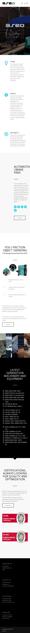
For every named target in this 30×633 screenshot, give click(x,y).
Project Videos (6, 618)
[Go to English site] (27, 3)
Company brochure (7, 615)
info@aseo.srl (5, 584)
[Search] (21, 3)
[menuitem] (21, 3)
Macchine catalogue (7, 616)
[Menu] (25, 3)
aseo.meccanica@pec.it (8, 586)
